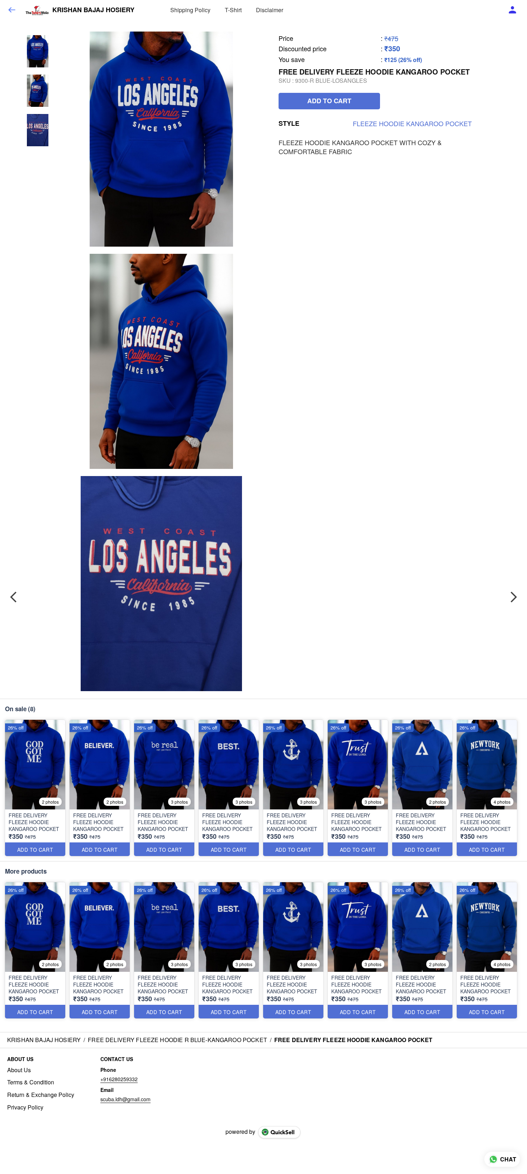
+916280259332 (119, 1079)
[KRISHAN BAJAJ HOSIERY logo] (37, 10)
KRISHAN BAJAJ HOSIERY (93, 10)
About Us (19, 1070)
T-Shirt (233, 10)
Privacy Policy (25, 1107)
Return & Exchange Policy (40, 1095)
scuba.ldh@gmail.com (125, 1099)
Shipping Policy (190, 10)
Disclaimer (269, 10)
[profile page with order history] (512, 10)
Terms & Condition (30, 1082)
